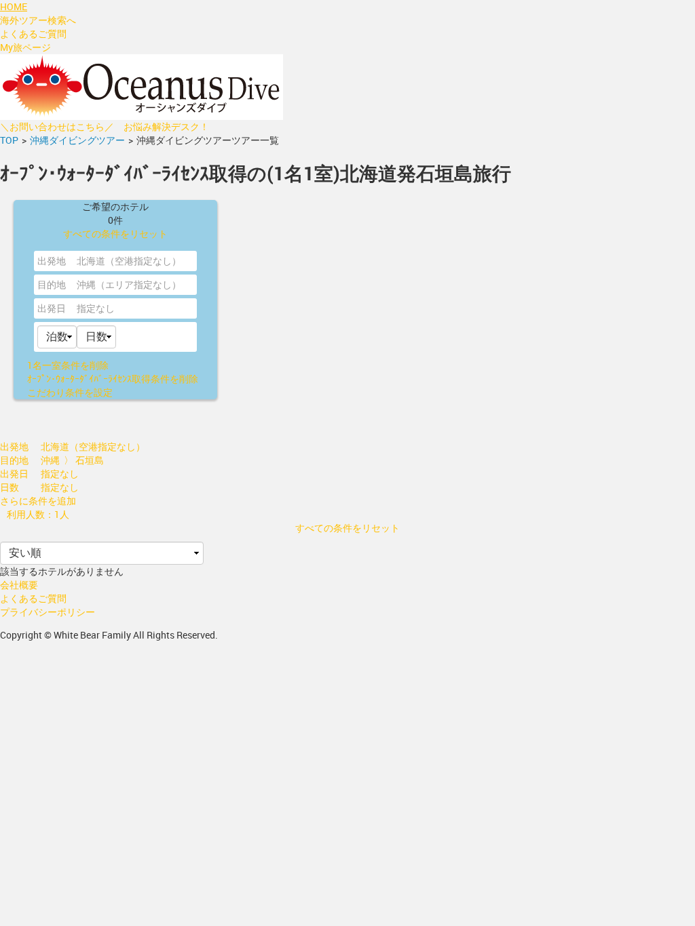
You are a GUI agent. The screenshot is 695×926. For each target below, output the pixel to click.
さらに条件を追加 (38, 500)
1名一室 (68, 365)
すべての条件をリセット (115, 233)
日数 (9, 487)
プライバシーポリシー (47, 611)
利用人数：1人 (38, 514)
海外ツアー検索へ (38, 20)
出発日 (51, 308)
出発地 (51, 260)
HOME (13, 6)
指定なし (96, 308)
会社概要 (19, 584)
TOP (9, 140)
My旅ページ (25, 47)
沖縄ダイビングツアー (77, 140)
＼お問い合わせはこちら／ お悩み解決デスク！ (104, 126)
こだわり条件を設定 (70, 392)
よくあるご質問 (33, 33)
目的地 (51, 284)
